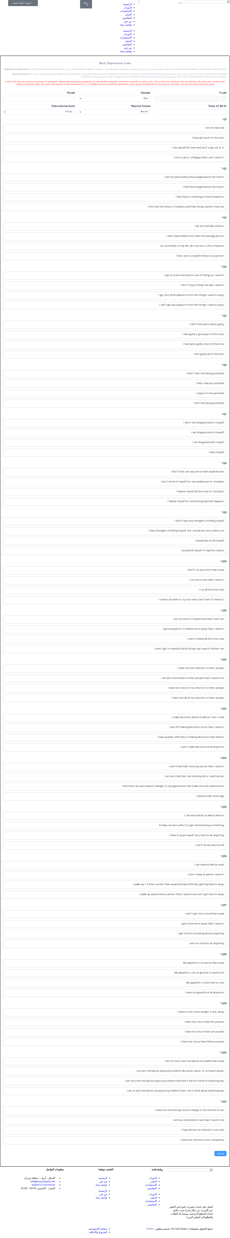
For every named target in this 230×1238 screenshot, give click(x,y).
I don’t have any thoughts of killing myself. (199, 521)
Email (70, 93)
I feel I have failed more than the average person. (195, 236)
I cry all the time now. (211, 590)
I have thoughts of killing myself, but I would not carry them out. (186, 531)
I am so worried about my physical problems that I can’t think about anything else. (175, 1091)
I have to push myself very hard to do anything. (196, 835)
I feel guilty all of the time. (208, 354)
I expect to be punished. (209, 393)
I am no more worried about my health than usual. (194, 1061)
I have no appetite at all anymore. (204, 992)
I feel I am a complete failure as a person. (199, 256)
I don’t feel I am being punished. (205, 373)
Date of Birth (217, 106)
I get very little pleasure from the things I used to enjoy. (191, 295)
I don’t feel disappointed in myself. (203, 423)
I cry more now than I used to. (206, 580)
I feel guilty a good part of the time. (203, 334)
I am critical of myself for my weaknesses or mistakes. (192, 482)
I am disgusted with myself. (208, 442)
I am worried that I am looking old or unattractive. (194, 776)
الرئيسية (127, 4)
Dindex (150, 1229)
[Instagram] (60, 1199)
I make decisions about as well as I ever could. (197, 717)
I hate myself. (216, 452)
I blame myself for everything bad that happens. (195, 501)
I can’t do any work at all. (209, 845)
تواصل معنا (126, 25)
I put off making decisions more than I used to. (196, 727)
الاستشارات (126, 11)
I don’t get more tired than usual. (204, 914)
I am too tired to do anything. (206, 943)
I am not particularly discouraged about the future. (194, 177)
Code (223, 93)
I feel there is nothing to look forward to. (199, 197)
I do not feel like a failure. (209, 226)
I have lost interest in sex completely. (202, 1140)
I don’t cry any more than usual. (205, 570)
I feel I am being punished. (208, 403)
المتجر (128, 14)
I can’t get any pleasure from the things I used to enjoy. (191, 305)
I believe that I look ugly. (209, 796)
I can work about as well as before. (204, 815)
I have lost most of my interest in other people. (195, 688)
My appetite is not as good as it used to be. (199, 973)
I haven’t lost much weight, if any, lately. (200, 1012)
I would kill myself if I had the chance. (202, 550)
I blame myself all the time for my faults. (200, 491)
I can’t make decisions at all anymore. (202, 747)
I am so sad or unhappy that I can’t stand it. (198, 157)
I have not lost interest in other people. (200, 668)
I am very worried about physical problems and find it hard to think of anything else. (174, 1081)
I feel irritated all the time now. (205, 639)
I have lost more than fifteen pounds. (202, 1042)
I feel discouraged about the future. (203, 187)
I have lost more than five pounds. (204, 1022)
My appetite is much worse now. (205, 983)
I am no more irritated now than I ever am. (198, 619)
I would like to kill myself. (209, 541)
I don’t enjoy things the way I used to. (202, 285)
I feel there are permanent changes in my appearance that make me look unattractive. (172, 786)
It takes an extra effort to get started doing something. (191, 825)
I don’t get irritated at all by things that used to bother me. (189, 649)
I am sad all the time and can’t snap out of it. (197, 148)
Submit (220, 1153)
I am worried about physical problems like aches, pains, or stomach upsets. (179, 1071)
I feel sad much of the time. (207, 138)
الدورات (128, 7)
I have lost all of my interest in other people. (197, 698)
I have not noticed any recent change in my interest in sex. (189, 1110)
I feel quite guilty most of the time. (203, 344)
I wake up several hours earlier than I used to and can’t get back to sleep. (181, 894)
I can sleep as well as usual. (208, 865)
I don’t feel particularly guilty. (206, 324)
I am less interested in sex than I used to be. (198, 1120)
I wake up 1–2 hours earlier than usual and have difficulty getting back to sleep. (178, 884)
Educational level (63, 106)
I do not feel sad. (214, 128)
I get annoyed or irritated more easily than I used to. (193, 629)
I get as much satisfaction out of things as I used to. (194, 275)
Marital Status (140, 106)
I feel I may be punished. (209, 383)
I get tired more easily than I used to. (202, 924)
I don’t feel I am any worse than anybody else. (197, 472)
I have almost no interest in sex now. (202, 1130)
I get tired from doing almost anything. (200, 933)
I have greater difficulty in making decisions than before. (190, 737)
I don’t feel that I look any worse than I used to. (196, 766)
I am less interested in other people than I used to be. (192, 678)
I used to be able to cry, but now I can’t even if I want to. (191, 599)
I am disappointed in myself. (207, 432)
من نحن (128, 21)
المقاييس (127, 18)
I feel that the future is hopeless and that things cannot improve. (185, 207)
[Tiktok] (51, 1199)
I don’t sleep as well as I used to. (205, 874)
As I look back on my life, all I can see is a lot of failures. (192, 246)
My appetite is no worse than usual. (203, 963)
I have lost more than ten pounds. (204, 1032)
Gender (145, 93)
